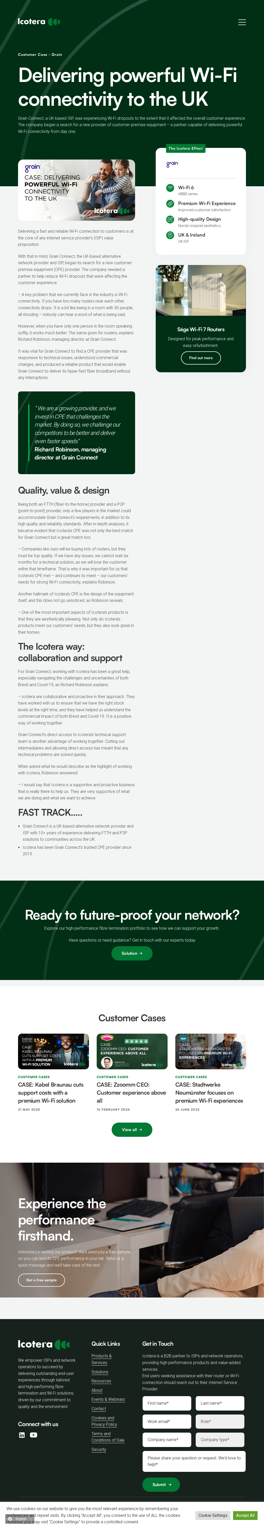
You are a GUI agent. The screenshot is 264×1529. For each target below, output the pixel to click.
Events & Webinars (108, 1399)
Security (99, 1449)
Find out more (201, 357)
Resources (101, 1381)
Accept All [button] (245, 1515)
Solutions (100, 1371)
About (97, 1390)
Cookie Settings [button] (213, 1515)
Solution (129, 953)
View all (129, 1129)
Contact (99, 1408)
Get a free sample (41, 1280)
